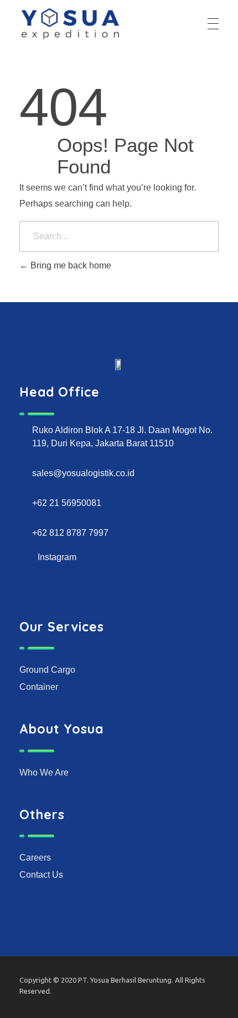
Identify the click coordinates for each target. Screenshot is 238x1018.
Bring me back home (69, 265)
